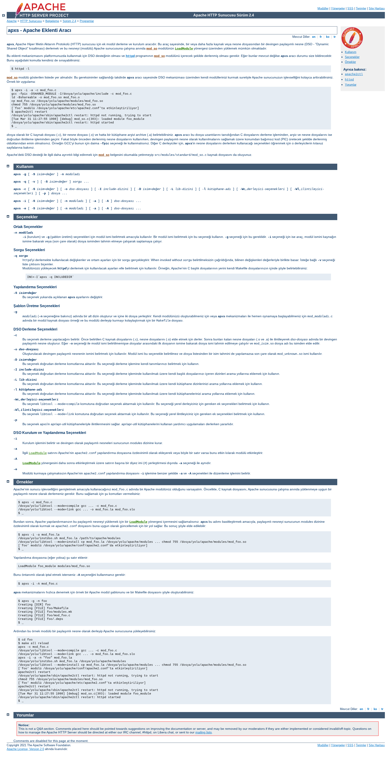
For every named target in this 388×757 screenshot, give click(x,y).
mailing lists (203, 732)
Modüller (322, 8)
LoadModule (184, 48)
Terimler (361, 8)
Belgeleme (52, 21)
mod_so (151, 48)
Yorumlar (350, 84)
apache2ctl (354, 74)
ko (327, 36)
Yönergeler (338, 8)
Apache (12, 21)
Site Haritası (377, 8)
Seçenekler (352, 57)
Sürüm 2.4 (69, 21)
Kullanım (350, 52)
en (313, 36)
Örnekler (350, 62)
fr (321, 36)
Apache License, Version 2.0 (25, 749)
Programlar (87, 21)
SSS (350, 8)
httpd (130, 56)
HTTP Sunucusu (31, 21)
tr (335, 36)
